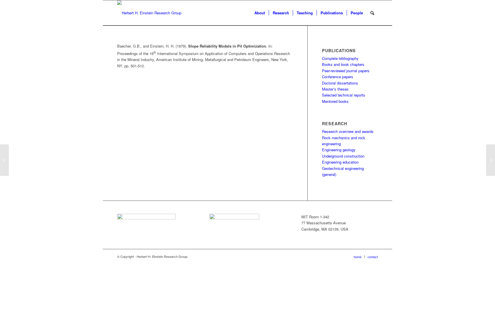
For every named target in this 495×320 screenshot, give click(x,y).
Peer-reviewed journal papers (346, 70)
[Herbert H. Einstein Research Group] (149, 12)
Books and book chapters (343, 64)
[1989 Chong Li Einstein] (4, 160)
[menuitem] (260, 12)
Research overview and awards (348, 131)
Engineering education (340, 162)
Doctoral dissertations (340, 83)
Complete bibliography (340, 58)
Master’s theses (335, 89)
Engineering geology (338, 149)
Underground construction (343, 156)
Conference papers (337, 76)
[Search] (372, 12)
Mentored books (335, 101)
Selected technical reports (343, 95)
